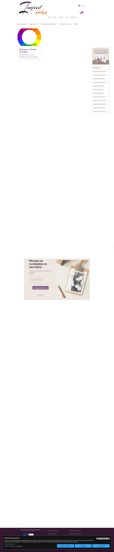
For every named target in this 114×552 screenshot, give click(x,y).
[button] (40, 295)
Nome (31, 274)
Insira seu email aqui (36, 279)
